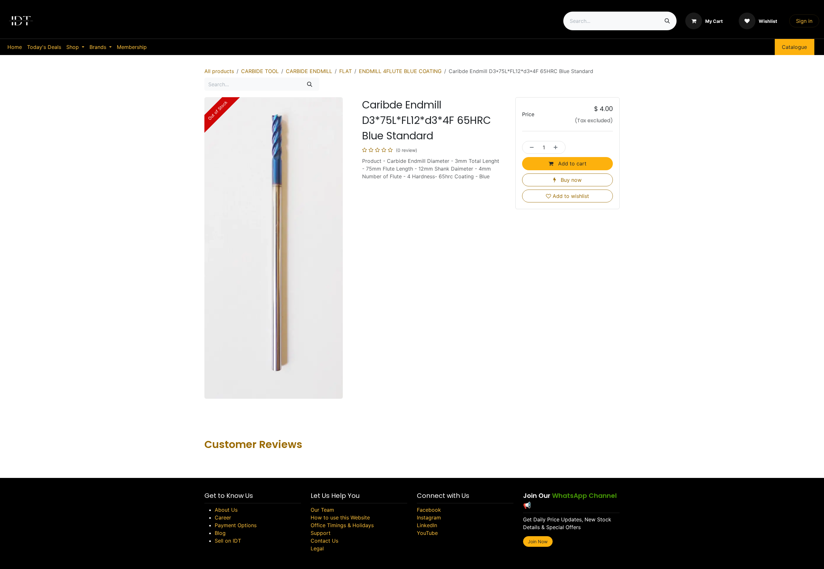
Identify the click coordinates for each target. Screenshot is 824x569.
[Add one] (557, 147)
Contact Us (324, 540)
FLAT (345, 71)
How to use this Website (340, 517)
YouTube (427, 533)
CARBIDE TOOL (260, 71)
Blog (220, 533)
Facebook (429, 510)
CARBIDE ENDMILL (309, 71)
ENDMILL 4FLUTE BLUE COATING (400, 71)
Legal (317, 548)
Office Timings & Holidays (342, 525)
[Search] (667, 21)
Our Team (322, 510)
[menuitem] (14, 47)
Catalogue (794, 47)
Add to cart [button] (571, 163)
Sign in (804, 21)
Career (223, 517)
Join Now (538, 541)
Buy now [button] (570, 180)
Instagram (429, 517)
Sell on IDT (228, 540)
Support (321, 533)
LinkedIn (427, 525)
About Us (226, 510)
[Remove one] (530, 147)
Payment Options (236, 525)
